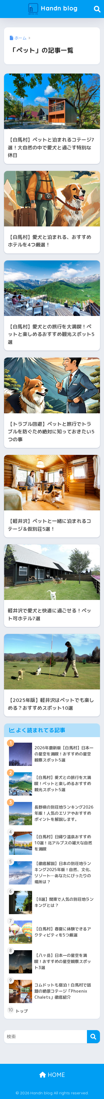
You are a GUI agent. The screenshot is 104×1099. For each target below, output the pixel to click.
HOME (55, 1074)
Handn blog (58, 8)
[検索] (93, 1036)
